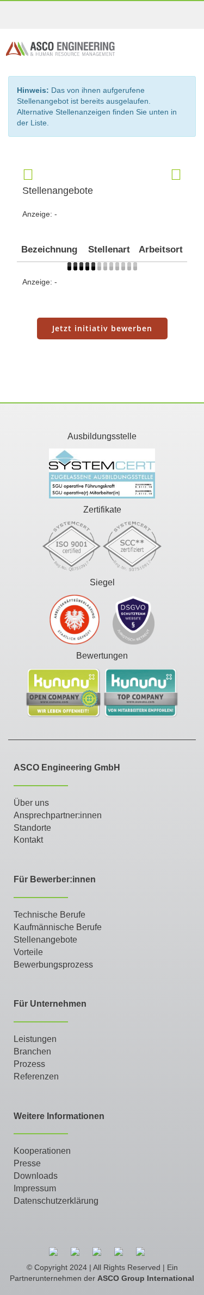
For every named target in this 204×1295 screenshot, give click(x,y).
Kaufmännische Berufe (58, 927)
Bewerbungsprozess (53, 964)
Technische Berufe (49, 914)
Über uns (31, 802)
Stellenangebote (45, 939)
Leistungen (35, 1039)
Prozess (29, 1064)
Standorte (32, 827)
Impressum (35, 1188)
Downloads (36, 1175)
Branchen (32, 1051)
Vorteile (28, 952)
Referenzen (36, 1076)
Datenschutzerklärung (56, 1200)
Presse (27, 1163)
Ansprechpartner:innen (58, 815)
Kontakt (28, 839)
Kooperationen (42, 1150)
